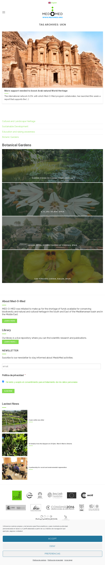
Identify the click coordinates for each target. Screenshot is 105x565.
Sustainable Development (15, 126)
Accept (52, 538)
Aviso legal (68, 560)
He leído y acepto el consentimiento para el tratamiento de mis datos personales (42, 382)
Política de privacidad (55, 560)
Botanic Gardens (10, 137)
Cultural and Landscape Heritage (18, 121)
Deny (52, 546)
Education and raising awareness (18, 131)
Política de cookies (39, 560)
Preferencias (52, 553)
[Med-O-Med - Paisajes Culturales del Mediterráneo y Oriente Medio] (52, 12)
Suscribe (8, 391)
